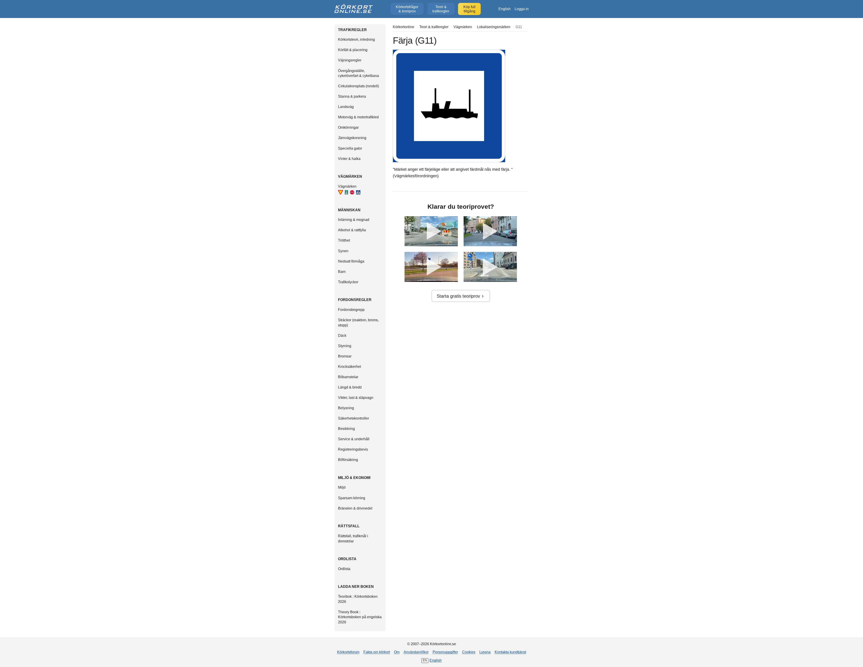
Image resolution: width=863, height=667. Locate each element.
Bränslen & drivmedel (355, 508)
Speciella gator (350, 148)
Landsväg (346, 107)
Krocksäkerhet (349, 366)
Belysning (346, 408)
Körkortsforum (348, 652)
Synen (343, 251)
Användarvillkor (416, 652)
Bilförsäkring (348, 460)
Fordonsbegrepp (351, 310)
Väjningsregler (349, 60)
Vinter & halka (349, 159)
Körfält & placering (352, 50)
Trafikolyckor (348, 282)
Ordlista (344, 569)
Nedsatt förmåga (351, 261)
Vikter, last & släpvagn (355, 397)
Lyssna (485, 652)
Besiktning (346, 429)
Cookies (468, 652)
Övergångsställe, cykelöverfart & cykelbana (358, 73)
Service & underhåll (353, 439)
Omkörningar (348, 127)
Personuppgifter (445, 652)
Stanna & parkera (352, 96)
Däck (342, 335)
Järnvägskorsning (352, 138)
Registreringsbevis (353, 449)
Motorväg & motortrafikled (358, 117)
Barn (342, 271)
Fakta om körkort (376, 652)
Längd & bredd (350, 387)
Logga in (522, 9)
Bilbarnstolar (348, 377)
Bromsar (344, 356)
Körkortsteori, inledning (356, 39)
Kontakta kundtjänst (510, 652)
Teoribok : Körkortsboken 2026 (358, 599)
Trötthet (344, 240)
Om (397, 652)
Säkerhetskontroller (353, 418)
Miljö (342, 487)
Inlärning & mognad (353, 220)
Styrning (344, 346)
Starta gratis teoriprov (458, 296)
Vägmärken (347, 186)
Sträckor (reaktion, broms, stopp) (358, 322)
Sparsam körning (351, 498)
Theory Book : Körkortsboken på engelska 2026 (360, 617)
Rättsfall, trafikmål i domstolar (353, 538)
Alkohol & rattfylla (352, 230)
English (504, 9)
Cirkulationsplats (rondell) (358, 86)
